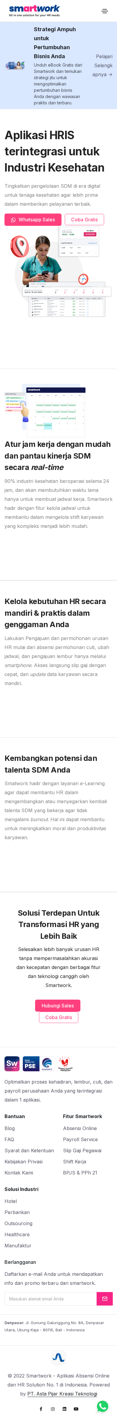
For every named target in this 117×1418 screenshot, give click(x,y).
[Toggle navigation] (104, 11)
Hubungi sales (58, 1006)
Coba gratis (84, 220)
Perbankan (17, 1212)
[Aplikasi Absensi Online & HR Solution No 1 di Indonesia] (34, 11)
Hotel (10, 1201)
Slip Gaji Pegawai (82, 1150)
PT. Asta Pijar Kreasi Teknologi (62, 1394)
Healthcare (17, 1234)
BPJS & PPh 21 (80, 1173)
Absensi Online (80, 1128)
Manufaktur (18, 1246)
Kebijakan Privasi (23, 1162)
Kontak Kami (18, 1173)
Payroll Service (80, 1139)
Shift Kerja (74, 1162)
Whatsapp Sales (36, 220)
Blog (9, 1128)
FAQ (9, 1139)
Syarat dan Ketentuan (29, 1150)
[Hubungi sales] (102, 1406)
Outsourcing (18, 1223)
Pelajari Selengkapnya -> (102, 65)
